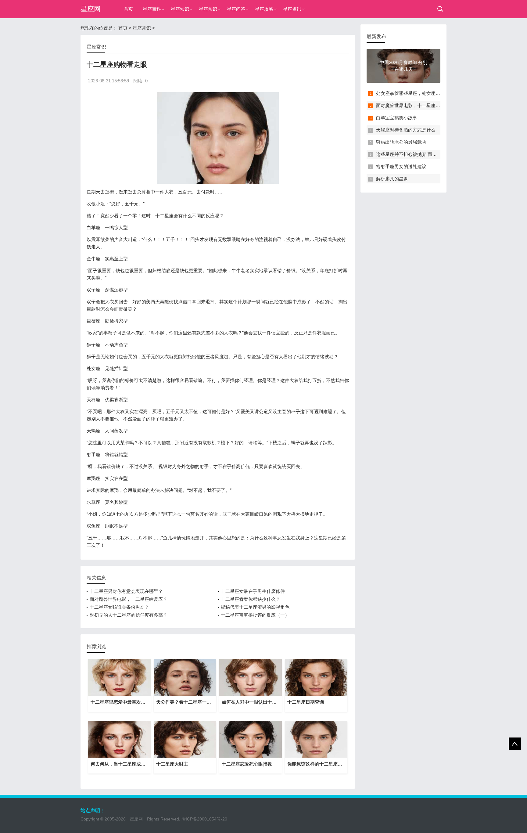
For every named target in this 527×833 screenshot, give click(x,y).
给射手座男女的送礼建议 (401, 166)
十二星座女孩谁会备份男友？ (119, 607)
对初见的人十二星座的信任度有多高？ (128, 615)
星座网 (91, 9)
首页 (128, 9)
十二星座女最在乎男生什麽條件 (253, 591)
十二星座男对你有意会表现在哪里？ (126, 591)
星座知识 (180, 9)
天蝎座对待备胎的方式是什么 (406, 129)
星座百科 (152, 9)
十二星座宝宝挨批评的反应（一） (255, 615)
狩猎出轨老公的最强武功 (401, 142)
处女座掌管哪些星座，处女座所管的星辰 (417, 93)
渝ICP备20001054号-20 (204, 819)
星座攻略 (264, 9)
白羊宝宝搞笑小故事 (396, 117)
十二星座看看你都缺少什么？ (250, 599)
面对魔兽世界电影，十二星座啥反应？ (128, 599)
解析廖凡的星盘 (392, 178)
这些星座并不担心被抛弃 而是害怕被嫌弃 (418, 154)
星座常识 (208, 9)
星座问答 (236, 9)
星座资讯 (292, 9)
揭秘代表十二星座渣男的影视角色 (255, 607)
